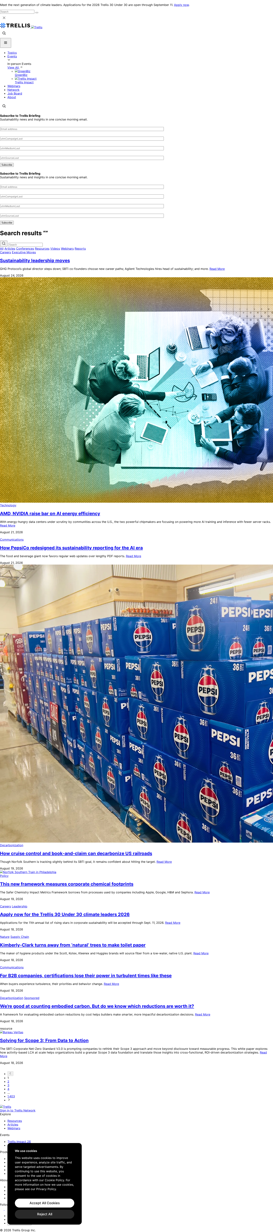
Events (12, 56)
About (11, 97)
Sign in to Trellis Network (17, 1110)
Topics (12, 52)
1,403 (11, 1096)
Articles (9, 248)
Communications (12, 539)
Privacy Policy (46, 1189)
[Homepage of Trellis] (5, 1107)
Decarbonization (11, 845)
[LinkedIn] (2, 1209)
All (2, 248)
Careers (5, 252)
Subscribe (6, 164)
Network (13, 90)
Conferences (25, 248)
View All (13, 67)
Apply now (181, 5)
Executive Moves (24, 252)
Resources (42, 248)
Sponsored (31, 998)
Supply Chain (19, 937)
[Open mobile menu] (5, 43)
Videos (55, 248)
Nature (4, 937)
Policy (4, 876)
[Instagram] (7, 1209)
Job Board (14, 93)
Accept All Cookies (45, 1203)
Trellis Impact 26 (19, 1141)
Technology (8, 505)
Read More (217, 269)
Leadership (19, 906)
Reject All (44, 1214)
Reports (80, 248)
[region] (44, 1184)
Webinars (13, 86)
